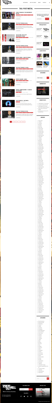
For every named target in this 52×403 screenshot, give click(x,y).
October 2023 (40, 165)
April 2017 (40, 268)
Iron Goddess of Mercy (33, 37)
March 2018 (40, 254)
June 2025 (40, 139)
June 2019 (40, 234)
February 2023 (40, 176)
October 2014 (40, 308)
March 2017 (40, 270)
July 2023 (39, 169)
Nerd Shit (39, 342)
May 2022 (39, 188)
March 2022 (40, 190)
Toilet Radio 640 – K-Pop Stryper (43, 103)
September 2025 (41, 135)
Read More (18, 30)
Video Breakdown (41, 371)
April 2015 (40, 300)
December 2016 (40, 274)
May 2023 (39, 172)
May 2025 (39, 140)
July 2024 (39, 153)
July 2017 (39, 264)
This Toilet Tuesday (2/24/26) (22, 45)
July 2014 (39, 312)
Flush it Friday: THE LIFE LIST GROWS (45, 67)
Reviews (27, 37)
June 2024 (40, 155)
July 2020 (39, 217)
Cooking (39, 326)
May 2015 (39, 299)
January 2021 (40, 209)
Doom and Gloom (41, 331)
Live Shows (40, 338)
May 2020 (39, 219)
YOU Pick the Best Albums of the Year (39, 43)
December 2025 (40, 131)
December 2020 (40, 210)
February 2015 (40, 303)
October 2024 (40, 149)
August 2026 (40, 120)
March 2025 (40, 143)
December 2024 (40, 147)
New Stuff (20, 24)
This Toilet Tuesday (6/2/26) (21, 23)
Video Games (40, 372)
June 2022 (40, 186)
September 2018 (41, 246)
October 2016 (40, 276)
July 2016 (39, 280)
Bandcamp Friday (41, 322)
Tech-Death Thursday (41, 364)
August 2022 (40, 184)
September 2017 (41, 262)
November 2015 (40, 291)
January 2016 (40, 288)
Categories (25, 2)
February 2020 (40, 223)
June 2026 (40, 123)
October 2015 (40, 292)
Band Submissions (41, 321)
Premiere (39, 351)
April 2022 (40, 189)
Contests (39, 325)
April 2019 (40, 237)
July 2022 (39, 185)
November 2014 (40, 307)
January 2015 (40, 304)
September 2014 (41, 309)
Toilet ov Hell (43, 401)
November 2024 (40, 148)
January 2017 (40, 272)
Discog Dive (40, 327)
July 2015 (39, 296)
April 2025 (40, 141)
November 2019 (40, 227)
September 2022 (41, 182)
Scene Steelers (40, 360)
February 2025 (40, 144)
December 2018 (40, 242)
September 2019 (41, 230)
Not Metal (24, 24)
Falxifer (31, 80)
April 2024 (40, 157)
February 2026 (40, 128)
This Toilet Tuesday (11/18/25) (22, 67)
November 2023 (40, 164)
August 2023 (40, 168)
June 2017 (40, 266)
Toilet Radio (40, 369)
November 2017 (40, 259)
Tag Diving (40, 363)
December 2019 (40, 226)
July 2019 (39, 233)
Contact (44, 2)
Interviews (40, 335)
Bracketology (40, 323)
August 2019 (40, 231)
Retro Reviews (40, 354)
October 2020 (40, 213)
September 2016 (41, 278)
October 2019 (40, 229)
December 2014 (40, 305)
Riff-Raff (39, 359)
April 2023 (40, 173)
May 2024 (39, 156)
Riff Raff (39, 358)
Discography (40, 329)
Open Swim (28, 24)
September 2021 (41, 198)
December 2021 (40, 194)
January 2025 (40, 145)
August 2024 (40, 152)
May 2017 (39, 267)
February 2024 (40, 160)
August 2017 (40, 263)
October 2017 (40, 260)
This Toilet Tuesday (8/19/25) (22, 111)
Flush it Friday (40, 333)
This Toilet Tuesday (32, 24)
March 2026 (40, 127)
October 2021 (40, 197)
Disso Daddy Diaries (41, 330)
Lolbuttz (39, 339)
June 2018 (40, 250)
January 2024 (40, 161)
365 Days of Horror (25, 92)
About (39, 2)
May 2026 (39, 124)
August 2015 (40, 295)
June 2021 (40, 202)
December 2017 (40, 258)
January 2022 (40, 193)
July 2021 (39, 201)
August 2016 (40, 279)
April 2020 (40, 221)
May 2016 (39, 283)
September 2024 (41, 151)
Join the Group (33, 2)
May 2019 (39, 235)
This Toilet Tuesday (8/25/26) (43, 104)
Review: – (23, 57)
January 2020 (40, 225)
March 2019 (40, 238)
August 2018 (40, 247)
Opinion (24, 37)
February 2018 (40, 255)
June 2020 (40, 218)
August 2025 (40, 136)
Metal (17, 24)
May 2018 (39, 251)
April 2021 (40, 205)
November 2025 (40, 132)
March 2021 (40, 206)
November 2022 (40, 180)
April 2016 (40, 284)
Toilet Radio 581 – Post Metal (22, 100)
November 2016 (40, 275)
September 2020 (41, 214)
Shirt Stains (40, 362)
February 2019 (40, 239)
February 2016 (40, 287)
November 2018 (40, 243)
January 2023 (40, 177)
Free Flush (40, 334)
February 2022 (40, 192)
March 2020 (40, 222)
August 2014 (40, 311)
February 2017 (40, 271)
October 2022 (40, 181)
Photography (40, 350)
